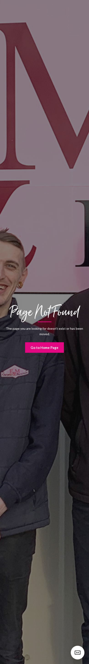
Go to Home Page (44, 347)
